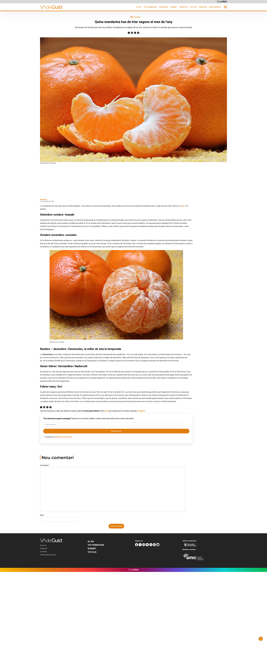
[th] (154, 546)
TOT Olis (193, 7)
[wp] (151, 546)
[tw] (140, 546)
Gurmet (174, 7)
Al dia (139, 7)
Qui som (43, 545)
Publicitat (43, 548)
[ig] (144, 546)
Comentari (44, 465)
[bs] (157, 546)
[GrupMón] (222, 1)
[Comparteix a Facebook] (132, 33)
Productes (163, 7)
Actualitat (137, 17)
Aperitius (183, 7)
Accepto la (58, 437)
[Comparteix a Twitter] (129, 33)
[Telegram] (147, 546)
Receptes (203, 7)
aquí (107, 411)
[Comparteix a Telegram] (138, 33)
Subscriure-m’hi (116, 431)
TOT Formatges (150, 7)
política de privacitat (63, 437)
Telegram (141, 411)
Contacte (43, 552)
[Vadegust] (31, 10)
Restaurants (215, 7)
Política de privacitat (48, 555)
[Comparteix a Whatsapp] (135, 33)
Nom (42, 515)
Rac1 (183, 206)
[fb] (137, 546)
